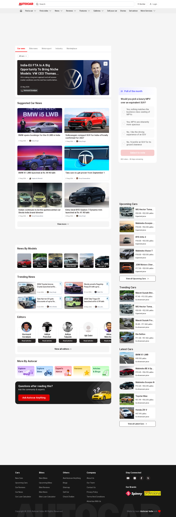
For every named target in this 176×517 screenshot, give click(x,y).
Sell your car (112, 11)
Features (83, 11)
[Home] (21, 11)
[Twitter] (148, 478)
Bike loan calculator (47, 497)
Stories (123, 11)
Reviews (69, 11)
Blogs (65, 483)
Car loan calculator (23, 497)
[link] (127, 212)
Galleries (97, 11)
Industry (59, 48)
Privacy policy (92, 492)
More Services (146, 11)
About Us (90, 478)
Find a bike (44, 11)
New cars (19, 478)
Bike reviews (44, 487)
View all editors (62, 349)
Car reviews (20, 487)
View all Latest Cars (136, 424)
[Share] (105, 64)
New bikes (43, 478)
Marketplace (72, 48)
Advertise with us (94, 501)
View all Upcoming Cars (136, 279)
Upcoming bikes (45, 483)
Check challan (68, 497)
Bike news (33, 48)
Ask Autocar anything (72, 478)
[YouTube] (128, 478)
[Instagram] (134, 478)
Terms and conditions (96, 497)
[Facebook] (141, 478)
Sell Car (66, 492)
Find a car (29, 11)
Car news (19, 492)
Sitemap (66, 487)
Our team (91, 483)
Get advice (133, 11)
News (57, 11)
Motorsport (46, 48)
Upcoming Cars (21, 483)
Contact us (91, 487)
